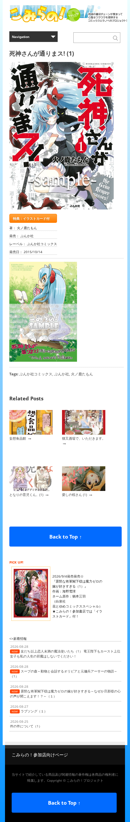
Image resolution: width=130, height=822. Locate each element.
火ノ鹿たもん (82, 373)
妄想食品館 (17, 438)
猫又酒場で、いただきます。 (83, 438)
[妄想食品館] (31, 433)
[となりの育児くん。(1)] (31, 489)
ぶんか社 (61, 373)
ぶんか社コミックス (35, 373)
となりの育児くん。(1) (26, 494)
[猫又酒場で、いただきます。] (83, 433)
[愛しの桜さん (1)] (83, 489)
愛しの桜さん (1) (74, 494)
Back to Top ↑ (65, 536)
